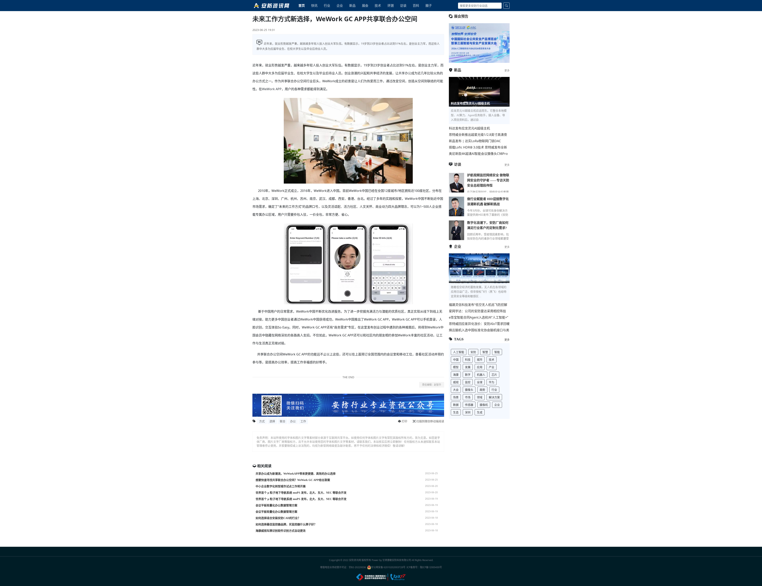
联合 (282, 421)
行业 (327, 5)
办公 (293, 421)
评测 (390, 5)
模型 (456, 367)
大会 (456, 390)
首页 (301, 5)
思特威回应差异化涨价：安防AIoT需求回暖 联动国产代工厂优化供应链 (479, 324)
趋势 (482, 390)
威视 (456, 382)
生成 (479, 412)
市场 (467, 397)
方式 (262, 421)
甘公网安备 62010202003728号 (388, 567)
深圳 (467, 412)
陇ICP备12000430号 (431, 567)
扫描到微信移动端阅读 (430, 421)
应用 (479, 367)
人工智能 (458, 352)
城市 (479, 359)
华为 (491, 382)
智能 (497, 352)
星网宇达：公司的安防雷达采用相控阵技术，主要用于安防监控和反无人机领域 (477, 311)
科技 (467, 359)
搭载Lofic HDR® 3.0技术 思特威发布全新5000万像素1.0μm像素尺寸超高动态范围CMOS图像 (478, 147)
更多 (507, 70)
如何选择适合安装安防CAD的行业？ (278, 518)
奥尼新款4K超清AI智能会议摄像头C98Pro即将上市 (478, 153)
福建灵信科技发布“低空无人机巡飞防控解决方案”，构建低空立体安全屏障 (478, 305)
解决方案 (494, 397)
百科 (416, 5)
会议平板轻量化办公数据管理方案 (276, 505)
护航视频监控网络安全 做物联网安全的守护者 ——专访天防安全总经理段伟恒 (488, 180)
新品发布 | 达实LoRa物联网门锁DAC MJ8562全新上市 (475, 141)
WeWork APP (272, 89)
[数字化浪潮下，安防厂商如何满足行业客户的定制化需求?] (456, 230)
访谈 (403, 5)
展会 (365, 5)
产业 (491, 367)
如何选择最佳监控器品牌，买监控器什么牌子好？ (286, 524)
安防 (473, 352)
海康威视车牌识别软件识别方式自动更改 (281, 530)
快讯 (314, 5)
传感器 (469, 405)
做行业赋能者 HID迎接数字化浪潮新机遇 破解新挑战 (488, 201)
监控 (467, 382)
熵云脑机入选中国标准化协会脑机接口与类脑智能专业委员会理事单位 (479, 330)
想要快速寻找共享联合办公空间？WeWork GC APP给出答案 (293, 480)
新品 (352, 5)
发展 (467, 367)
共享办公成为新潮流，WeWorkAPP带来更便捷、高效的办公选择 (296, 473)
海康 (456, 374)
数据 (456, 405)
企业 (340, 5)
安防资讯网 (355, 560)
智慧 (485, 352)
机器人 (481, 374)
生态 (456, 412)
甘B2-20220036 (357, 567)
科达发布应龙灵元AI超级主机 (469, 128)
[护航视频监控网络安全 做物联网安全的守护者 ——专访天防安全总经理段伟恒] (456, 182)
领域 (479, 397)
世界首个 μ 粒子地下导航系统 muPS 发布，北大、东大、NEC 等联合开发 (301, 492)
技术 (378, 5)
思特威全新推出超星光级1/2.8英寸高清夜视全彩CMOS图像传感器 (478, 134)
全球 (479, 382)
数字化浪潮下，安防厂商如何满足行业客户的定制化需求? (487, 225)
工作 (303, 421)
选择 (272, 421)
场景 (456, 397)
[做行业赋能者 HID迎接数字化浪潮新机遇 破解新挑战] (456, 206)
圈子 (428, 5)
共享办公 (404, 73)
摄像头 (469, 390)
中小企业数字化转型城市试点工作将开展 (281, 486)
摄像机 (484, 405)
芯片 (494, 374)
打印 (404, 421)
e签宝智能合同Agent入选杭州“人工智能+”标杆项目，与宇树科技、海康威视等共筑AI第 (479, 317)
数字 (467, 374)
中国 (456, 359)
